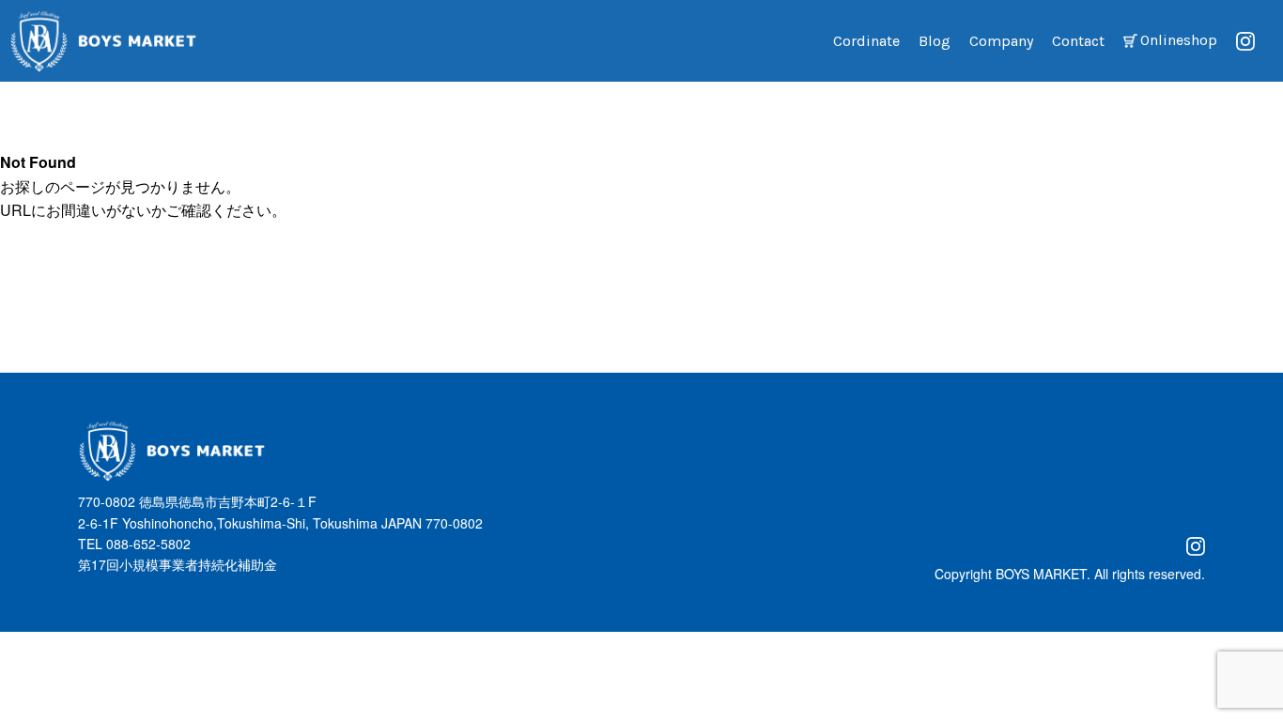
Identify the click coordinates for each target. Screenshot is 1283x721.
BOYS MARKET (1041, 573)
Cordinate (866, 41)
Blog (935, 41)
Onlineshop (1178, 40)
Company (1001, 41)
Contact (1078, 41)
